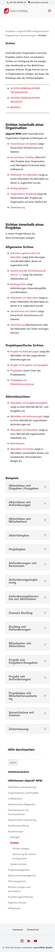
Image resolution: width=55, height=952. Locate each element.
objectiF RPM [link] (24, 31)
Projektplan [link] (16, 370)
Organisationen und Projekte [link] (23, 792)
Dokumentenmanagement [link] (22, 875)
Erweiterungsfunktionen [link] (20, 896)
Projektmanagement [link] (18, 869)
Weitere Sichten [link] (18, 864)
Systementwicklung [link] (18, 825)
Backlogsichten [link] (18, 284)
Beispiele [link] (15, 107)
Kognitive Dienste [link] (17, 902)
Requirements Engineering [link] (22, 819)
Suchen (13, 762)
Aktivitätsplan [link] (17, 443)
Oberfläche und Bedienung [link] (22, 787)
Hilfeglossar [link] (14, 908)
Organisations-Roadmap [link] (23, 193)
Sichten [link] (14, 842)
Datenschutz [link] (33, 929)
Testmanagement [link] (17, 881)
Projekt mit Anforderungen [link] (24, 351)
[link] (17, 2)
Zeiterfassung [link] (17, 207)
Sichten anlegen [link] (21, 848)
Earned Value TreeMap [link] (22, 157)
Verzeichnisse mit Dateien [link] (23, 143)
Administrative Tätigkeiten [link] (21, 804)
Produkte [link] (10, 31)
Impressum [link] (18, 929)
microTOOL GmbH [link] (43, 947)
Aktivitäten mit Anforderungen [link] (26, 416)
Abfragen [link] (15, 837)
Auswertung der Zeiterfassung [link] (26, 270)
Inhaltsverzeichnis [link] (18, 771)
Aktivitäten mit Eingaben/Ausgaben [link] (29, 402)
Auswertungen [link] (28, 35)
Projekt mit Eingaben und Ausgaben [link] (29, 365)
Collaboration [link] (15, 798)
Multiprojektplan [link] (19, 188)
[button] (49, 12)
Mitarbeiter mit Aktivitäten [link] (24, 174)
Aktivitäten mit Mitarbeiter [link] (24, 429)
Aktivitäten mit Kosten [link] (22, 448)
